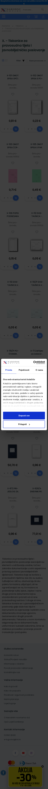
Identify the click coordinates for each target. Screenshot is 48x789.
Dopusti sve (24, 415)
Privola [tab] (8, 370)
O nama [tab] (39, 370)
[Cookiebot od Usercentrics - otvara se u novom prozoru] (34, 362)
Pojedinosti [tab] (24, 370)
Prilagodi (22, 424)
